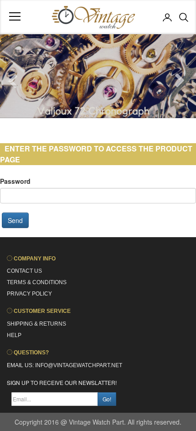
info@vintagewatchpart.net (78, 365)
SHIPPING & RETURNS (36, 324)
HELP (14, 335)
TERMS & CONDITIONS (37, 282)
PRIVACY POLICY (29, 294)
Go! (107, 399)
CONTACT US (24, 271)
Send (15, 220)
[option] (98, 76)
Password (15, 181)
